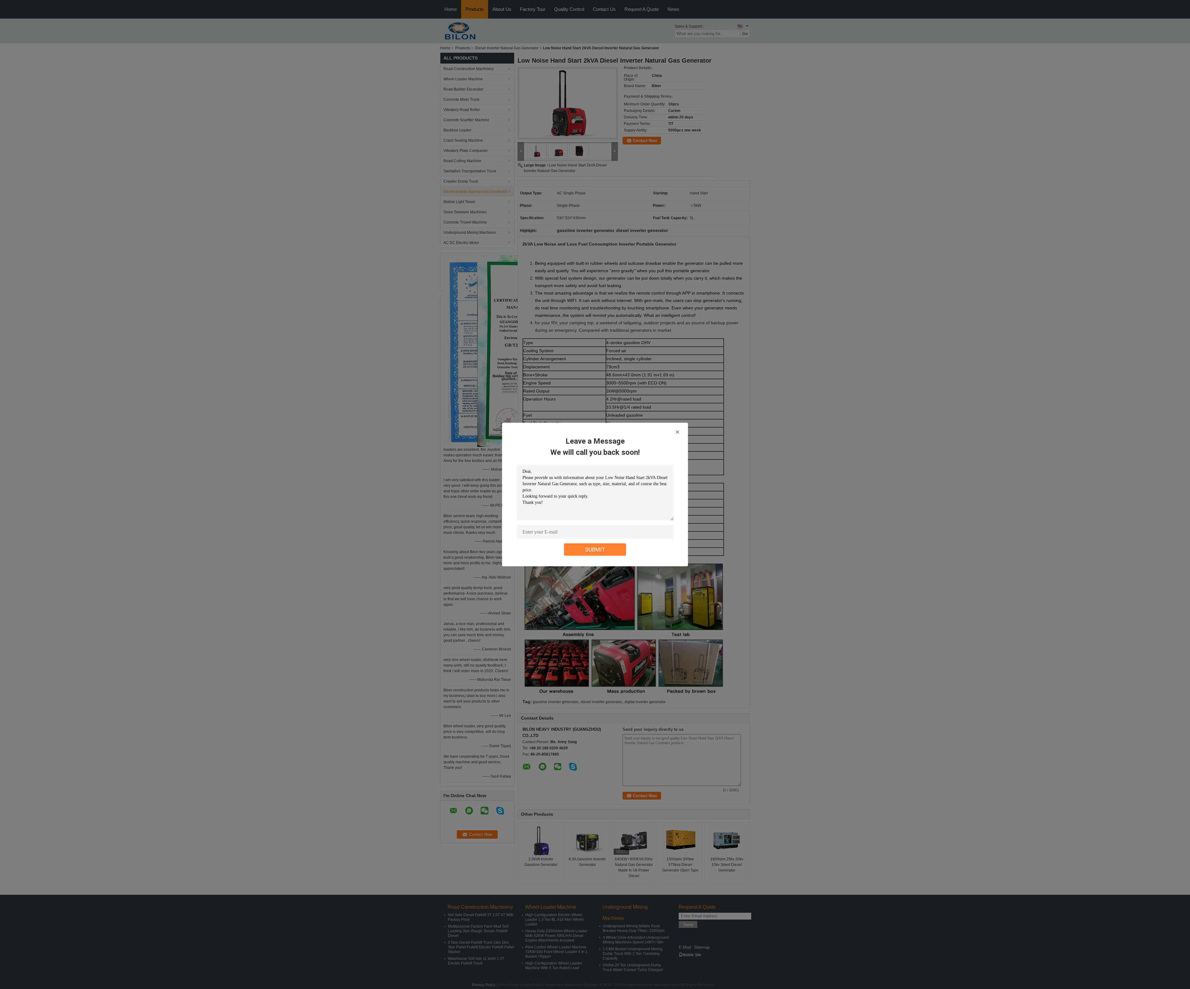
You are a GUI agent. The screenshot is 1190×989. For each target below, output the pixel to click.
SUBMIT (595, 549)
